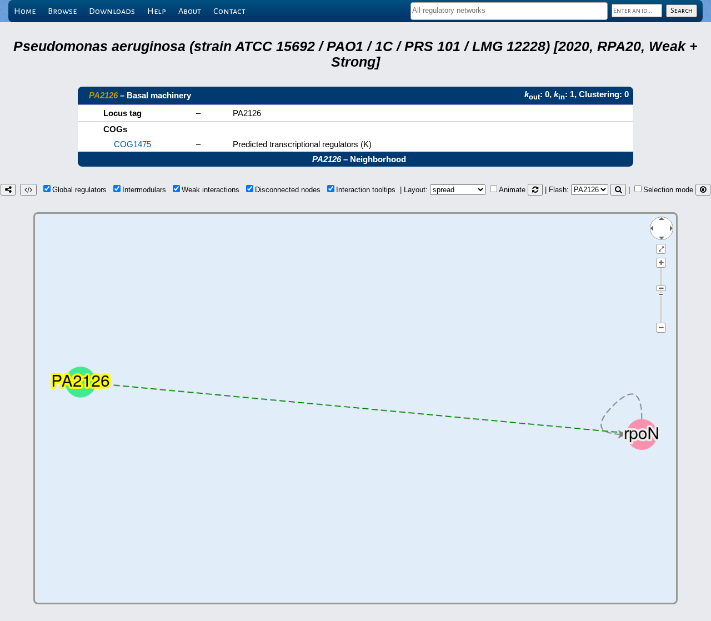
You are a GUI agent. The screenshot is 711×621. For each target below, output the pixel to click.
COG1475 (132, 144)
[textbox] (509, 10)
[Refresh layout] (535, 190)
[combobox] (509, 11)
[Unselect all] (702, 190)
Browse (62, 11)
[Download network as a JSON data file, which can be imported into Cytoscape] (28, 190)
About (189, 11)
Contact (229, 11)
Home (25, 11)
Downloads (112, 11)
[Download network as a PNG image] (8, 190)
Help (156, 11)
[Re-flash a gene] (618, 190)
